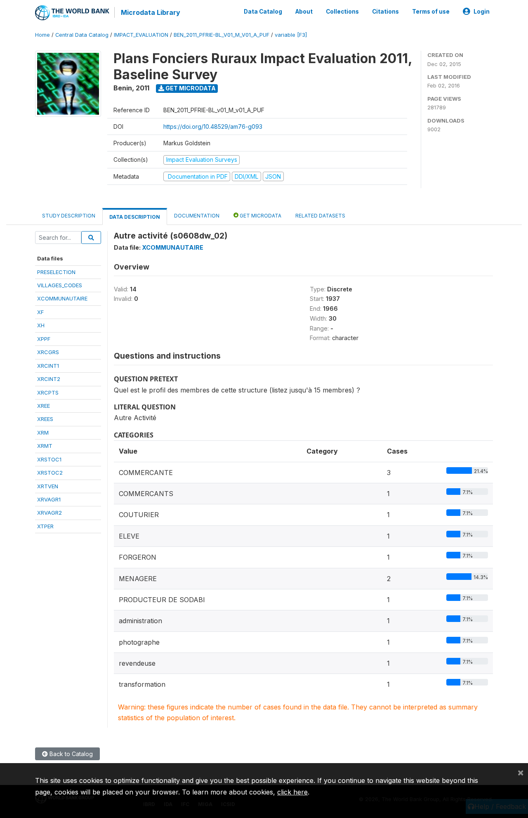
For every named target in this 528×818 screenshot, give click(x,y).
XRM (43, 432)
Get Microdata (190, 88)
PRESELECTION (56, 272)
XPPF (43, 339)
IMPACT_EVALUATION (141, 35)
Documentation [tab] (196, 216)
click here (292, 792)
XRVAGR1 (49, 499)
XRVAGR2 (49, 512)
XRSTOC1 (49, 459)
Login (482, 11)
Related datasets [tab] (320, 216)
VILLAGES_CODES (59, 285)
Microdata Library (150, 12)
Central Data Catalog (81, 35)
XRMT (44, 445)
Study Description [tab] (68, 216)
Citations (385, 11)
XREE (43, 405)
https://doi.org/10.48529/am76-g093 (212, 126)
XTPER (45, 526)
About (304, 11)
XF (40, 312)
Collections (342, 11)
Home (42, 35)
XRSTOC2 (50, 472)
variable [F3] (291, 35)
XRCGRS (48, 352)
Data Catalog (263, 11)
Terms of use (431, 11)
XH (41, 325)
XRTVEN (47, 486)
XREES (45, 419)
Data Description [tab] (134, 217)
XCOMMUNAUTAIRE (62, 298)
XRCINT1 (48, 365)
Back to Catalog (70, 753)
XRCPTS (48, 392)
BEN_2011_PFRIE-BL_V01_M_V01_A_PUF (221, 35)
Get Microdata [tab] (259, 216)
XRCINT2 (48, 379)
